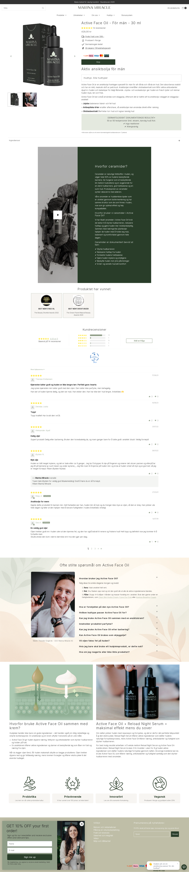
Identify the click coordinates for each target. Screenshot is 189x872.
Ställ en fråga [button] (139, 341)
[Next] (74, 56)
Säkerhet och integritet (103, 835)
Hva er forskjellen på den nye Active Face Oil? (104, 607)
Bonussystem (127, 15)
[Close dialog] (82, 824)
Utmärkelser (78, 15)
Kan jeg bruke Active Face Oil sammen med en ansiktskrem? (111, 618)
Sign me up (30, 857)
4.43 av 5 (54, 339)
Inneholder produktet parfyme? (96, 624)
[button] (87, 28)
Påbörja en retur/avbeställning (106, 830)
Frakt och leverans (101, 833)
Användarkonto (174, 8)
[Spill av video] (57, 215)
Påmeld (175, 834)
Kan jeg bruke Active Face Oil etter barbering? (104, 629)
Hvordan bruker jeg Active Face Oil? (98, 578)
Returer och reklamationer (105, 827)
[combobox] (24, 8)
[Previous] (11, 56)
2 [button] (91, 549)
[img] (36, 376)
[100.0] (94, 357)
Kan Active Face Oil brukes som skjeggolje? (102, 635)
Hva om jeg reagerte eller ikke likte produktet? (104, 652)
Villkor (96, 838)
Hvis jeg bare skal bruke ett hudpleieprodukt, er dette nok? (111, 646)
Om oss (95, 15)
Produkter (60, 15)
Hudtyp (110, 15)
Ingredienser (14, 140)
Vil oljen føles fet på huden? (94, 641)
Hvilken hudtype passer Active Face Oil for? (103, 612)
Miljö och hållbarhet (102, 841)
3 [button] (95, 549)
